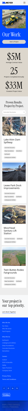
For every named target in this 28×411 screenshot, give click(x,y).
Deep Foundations (8, 345)
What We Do (6, 337)
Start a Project (14, 42)
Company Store (7, 370)
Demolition (5, 351)
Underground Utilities (9, 343)
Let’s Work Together (9, 312)
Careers (4, 356)
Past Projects (6, 331)
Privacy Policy (6, 376)
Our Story (5, 326)
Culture (4, 360)
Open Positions (7, 368)
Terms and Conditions (9, 379)
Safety (4, 365)
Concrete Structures (8, 348)
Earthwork (5, 340)
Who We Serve (6, 329)
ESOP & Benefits (7, 362)
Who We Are (6, 322)
